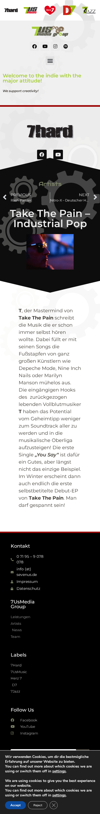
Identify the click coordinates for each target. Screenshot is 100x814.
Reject (37, 805)
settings (59, 771)
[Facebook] (34, 46)
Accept (15, 805)
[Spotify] (65, 46)
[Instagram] (55, 46)
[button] (50, 60)
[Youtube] (44, 46)
